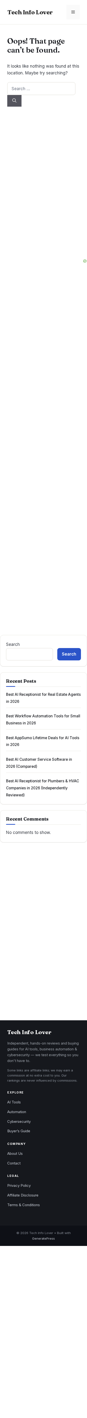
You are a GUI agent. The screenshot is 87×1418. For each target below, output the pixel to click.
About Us (15, 1153)
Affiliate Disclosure (22, 1195)
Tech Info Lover (30, 12)
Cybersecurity (19, 1121)
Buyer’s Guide (18, 1131)
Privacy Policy (19, 1185)
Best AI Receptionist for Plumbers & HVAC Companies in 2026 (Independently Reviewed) (42, 788)
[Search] (14, 101)
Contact (14, 1163)
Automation (16, 1112)
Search (13, 644)
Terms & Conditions (23, 1205)
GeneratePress (43, 1238)
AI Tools (14, 1102)
